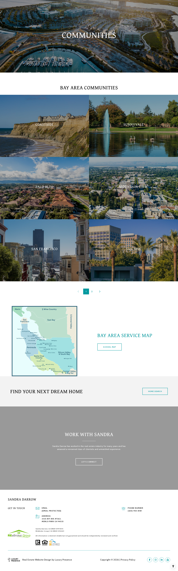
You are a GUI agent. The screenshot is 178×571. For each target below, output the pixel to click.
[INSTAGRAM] (155, 559)
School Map (109, 347)
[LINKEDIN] (161, 559)
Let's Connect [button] (89, 462)
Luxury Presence (63, 559)
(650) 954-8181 (135, 511)
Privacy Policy (128, 559)
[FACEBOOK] (149, 559)
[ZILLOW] (167, 559)
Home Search (155, 391)
